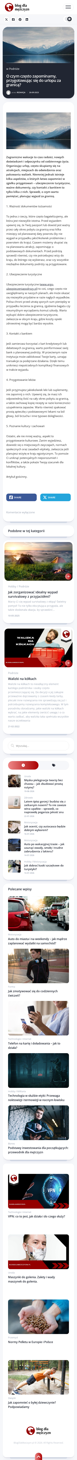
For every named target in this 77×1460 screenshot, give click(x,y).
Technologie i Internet (19, 1039)
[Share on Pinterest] (20, 19)
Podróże (14, 68)
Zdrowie (28, 797)
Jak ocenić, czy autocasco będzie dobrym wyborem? (45, 828)
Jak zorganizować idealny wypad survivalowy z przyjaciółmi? (33, 594)
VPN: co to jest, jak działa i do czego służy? (36, 1216)
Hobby (12, 586)
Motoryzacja (30, 822)
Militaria (21, 1091)
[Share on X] (6, 19)
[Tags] (53, 765)
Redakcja (18, 92)
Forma (11, 986)
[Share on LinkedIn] (27, 19)
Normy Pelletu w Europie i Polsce (30, 1342)
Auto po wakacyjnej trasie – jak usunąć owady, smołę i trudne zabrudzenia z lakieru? (44, 847)
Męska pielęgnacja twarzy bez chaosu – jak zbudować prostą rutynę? (43, 783)
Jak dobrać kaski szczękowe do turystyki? (44, 867)
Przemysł (13, 1337)
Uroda (27, 776)
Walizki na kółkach (22, 679)
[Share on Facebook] (13, 19)
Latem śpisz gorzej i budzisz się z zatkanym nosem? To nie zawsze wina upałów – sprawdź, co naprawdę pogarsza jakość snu (45, 807)
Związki (12, 1398)
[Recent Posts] (23, 765)
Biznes (11, 1143)
